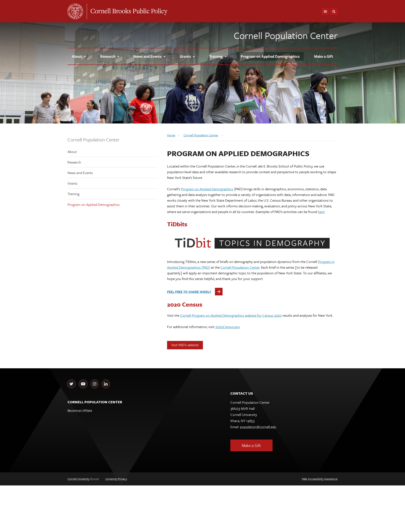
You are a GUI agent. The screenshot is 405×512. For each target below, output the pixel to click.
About (72, 151)
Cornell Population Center (286, 35)
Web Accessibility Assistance (320, 479)
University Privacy (116, 479)
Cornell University (77, 11)
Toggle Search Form (334, 11)
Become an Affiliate (80, 410)
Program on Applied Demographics (94, 204)
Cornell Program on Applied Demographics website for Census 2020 (231, 315)
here (321, 211)
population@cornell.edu (258, 426)
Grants (72, 183)
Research (74, 162)
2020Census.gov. (227, 326)
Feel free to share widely (189, 291)
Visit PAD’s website (185, 344)
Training (73, 193)
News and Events (80, 172)
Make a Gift (251, 445)
